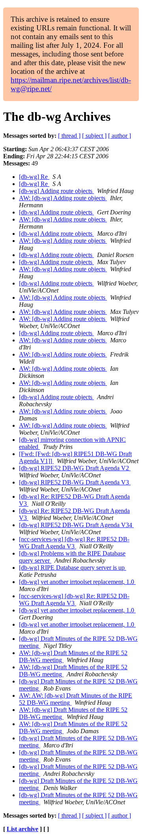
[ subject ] (94, 135)
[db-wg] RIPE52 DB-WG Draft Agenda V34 (76, 525)
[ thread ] (69, 135)
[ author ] (119, 135)
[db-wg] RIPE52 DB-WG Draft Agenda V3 (75, 482)
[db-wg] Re (34, 176)
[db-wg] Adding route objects (56, 191)
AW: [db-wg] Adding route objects (63, 198)
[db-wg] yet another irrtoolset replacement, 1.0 (77, 581)
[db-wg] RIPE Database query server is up (72, 567)
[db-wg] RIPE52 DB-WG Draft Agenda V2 (75, 468)
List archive (22, 829)
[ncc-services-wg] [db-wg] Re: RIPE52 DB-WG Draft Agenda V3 (74, 543)
